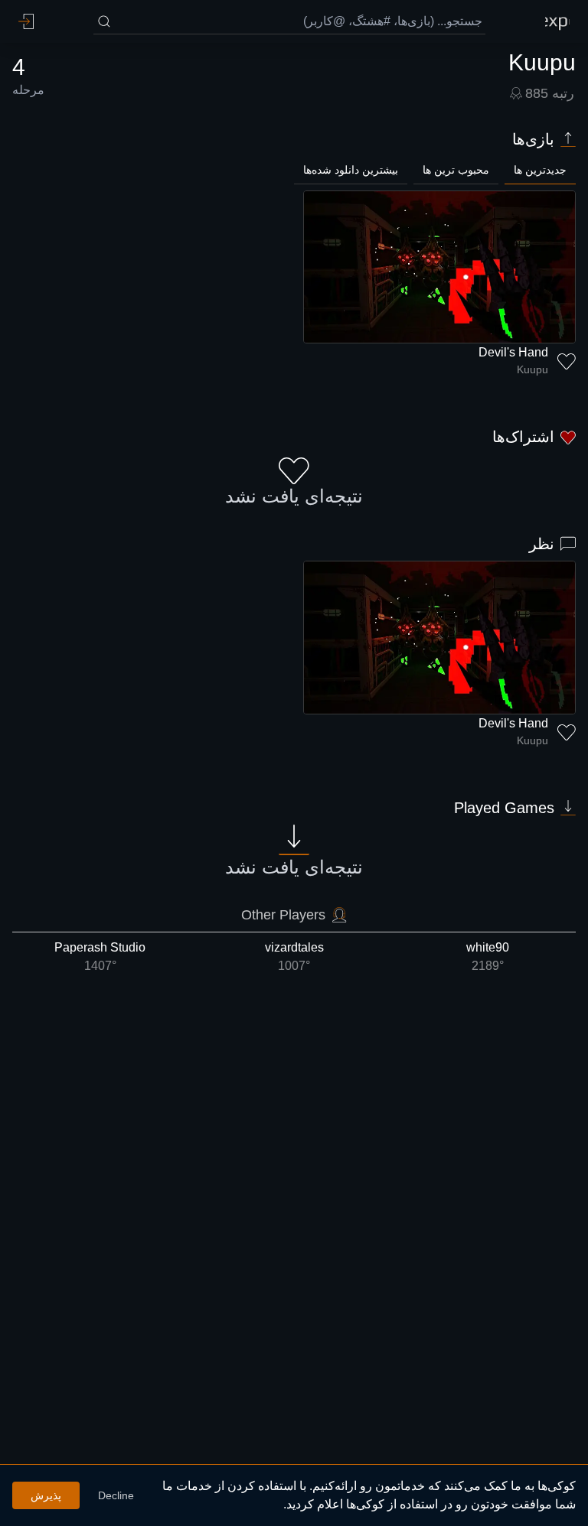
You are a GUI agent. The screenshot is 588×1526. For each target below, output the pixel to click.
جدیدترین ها (540, 170)
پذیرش (46, 1495)
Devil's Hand (513, 352)
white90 (487, 956)
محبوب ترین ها (456, 170)
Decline (116, 1495)
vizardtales (294, 956)
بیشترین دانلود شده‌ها (350, 170)
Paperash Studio (99, 956)
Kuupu (532, 369)
